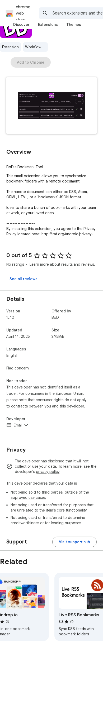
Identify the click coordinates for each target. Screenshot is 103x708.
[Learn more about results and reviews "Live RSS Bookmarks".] (71, 621)
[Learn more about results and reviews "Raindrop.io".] (7, 621)
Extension (10, 47)
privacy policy (47, 471)
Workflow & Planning (36, 47)
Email (18, 425)
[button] (51, 106)
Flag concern (17, 368)
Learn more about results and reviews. (62, 264)
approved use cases (28, 497)
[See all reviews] (23, 279)
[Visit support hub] (74, 542)
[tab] (21, 24)
